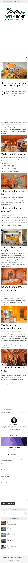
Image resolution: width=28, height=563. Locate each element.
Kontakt (3, 1)
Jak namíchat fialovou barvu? (14, 447)
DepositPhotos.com (18, 559)
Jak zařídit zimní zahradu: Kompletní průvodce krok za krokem (12, 547)
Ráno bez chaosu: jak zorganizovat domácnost (11, 523)
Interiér (16, 80)
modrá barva (6, 302)
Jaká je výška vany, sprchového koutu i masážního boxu (10, 529)
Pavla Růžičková (6, 412)
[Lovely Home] (14, 14)
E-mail (3, 469)
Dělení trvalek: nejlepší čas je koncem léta (12, 535)
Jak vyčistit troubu (10, 540)
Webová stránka (5, 476)
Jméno (3, 463)
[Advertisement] (14, 41)
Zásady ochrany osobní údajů (13, 1)
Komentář (4, 482)
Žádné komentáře (23, 412)
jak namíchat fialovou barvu (12, 304)
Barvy (11, 80)
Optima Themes (16, 560)
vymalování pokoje (5, 347)
